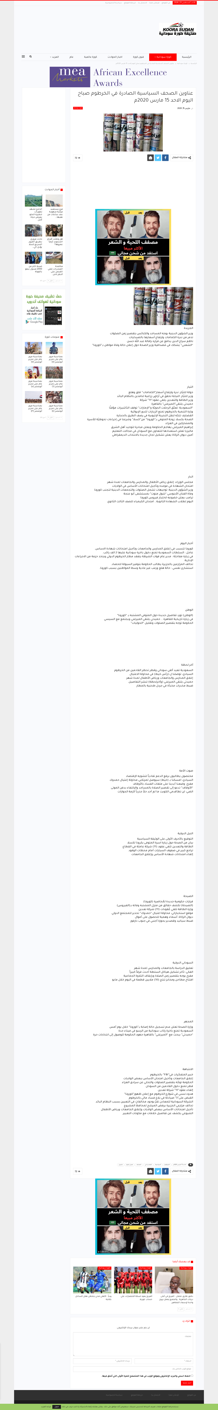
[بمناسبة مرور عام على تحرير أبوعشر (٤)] (54, 397)
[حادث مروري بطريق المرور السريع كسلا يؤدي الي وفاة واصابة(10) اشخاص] (33, 230)
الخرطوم (167, 1165)
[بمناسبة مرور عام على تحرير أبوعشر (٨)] (54, 348)
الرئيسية (186, 57)
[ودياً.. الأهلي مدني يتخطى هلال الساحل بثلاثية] (92, 1280)
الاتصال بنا (142, 3)
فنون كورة (138, 57)
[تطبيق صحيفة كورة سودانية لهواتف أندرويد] (44, 310)
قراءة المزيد (46, 1407)
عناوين (121, 1165)
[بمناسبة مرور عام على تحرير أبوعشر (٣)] (33, 397)
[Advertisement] (79, 29)
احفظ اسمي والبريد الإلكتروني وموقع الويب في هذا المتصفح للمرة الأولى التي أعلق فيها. (145, 1376)
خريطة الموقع (130, 3)
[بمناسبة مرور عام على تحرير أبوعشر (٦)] (54, 373)
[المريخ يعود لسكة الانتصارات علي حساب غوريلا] (133, 1280)
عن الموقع (166, 3)
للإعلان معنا (154, 3)
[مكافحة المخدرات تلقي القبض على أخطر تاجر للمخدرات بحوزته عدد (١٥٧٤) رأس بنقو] (54, 258)
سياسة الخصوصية (113, 3)
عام (71, 57)
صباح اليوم (129, 1165)
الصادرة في (148, 1165)
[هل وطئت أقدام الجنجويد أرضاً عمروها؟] (54, 230)
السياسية (158, 1165)
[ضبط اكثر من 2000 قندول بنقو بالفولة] (33, 258)
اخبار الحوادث (115, 57)
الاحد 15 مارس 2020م (179, 1165)
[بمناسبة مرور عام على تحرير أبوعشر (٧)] (33, 348)
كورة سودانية (164, 57)
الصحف (138, 1165)
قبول (57, 1407)
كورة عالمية (90, 57)
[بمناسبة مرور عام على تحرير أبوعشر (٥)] (33, 373)
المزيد (55, 57)
